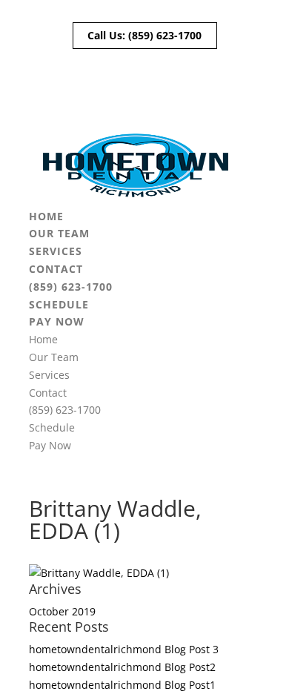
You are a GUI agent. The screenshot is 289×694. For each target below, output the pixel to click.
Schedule (59, 304)
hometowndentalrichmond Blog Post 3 (124, 649)
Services (55, 251)
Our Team (59, 233)
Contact (56, 269)
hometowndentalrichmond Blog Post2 (122, 667)
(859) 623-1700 (165, 35)
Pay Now (56, 321)
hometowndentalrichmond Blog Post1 (122, 685)
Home (46, 216)
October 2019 (62, 611)
